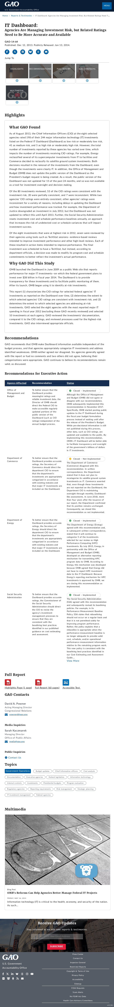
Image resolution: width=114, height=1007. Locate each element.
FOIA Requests (77, 988)
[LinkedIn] (23, 52)
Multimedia (17, 91)
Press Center (77, 954)
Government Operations (18, 771)
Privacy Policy (78, 975)
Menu (107, 6)
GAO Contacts (87, 69)
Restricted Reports (78, 967)
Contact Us (14, 757)
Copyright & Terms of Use (78, 971)
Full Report (64, 69)
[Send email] (47, 52)
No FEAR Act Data (78, 996)
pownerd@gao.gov (18, 715)
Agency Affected (16, 383)
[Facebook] (8, 52)
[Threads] (39, 52)
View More (73, 661)
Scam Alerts (78, 992)
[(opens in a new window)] (3, 974)
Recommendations (40, 69)
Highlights (16, 69)
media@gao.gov (17, 742)
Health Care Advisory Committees (77, 1000)
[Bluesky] (31, 52)
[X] (16, 52)
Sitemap (77, 984)
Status (70, 383)
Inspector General (78, 962)
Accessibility (77, 979)
